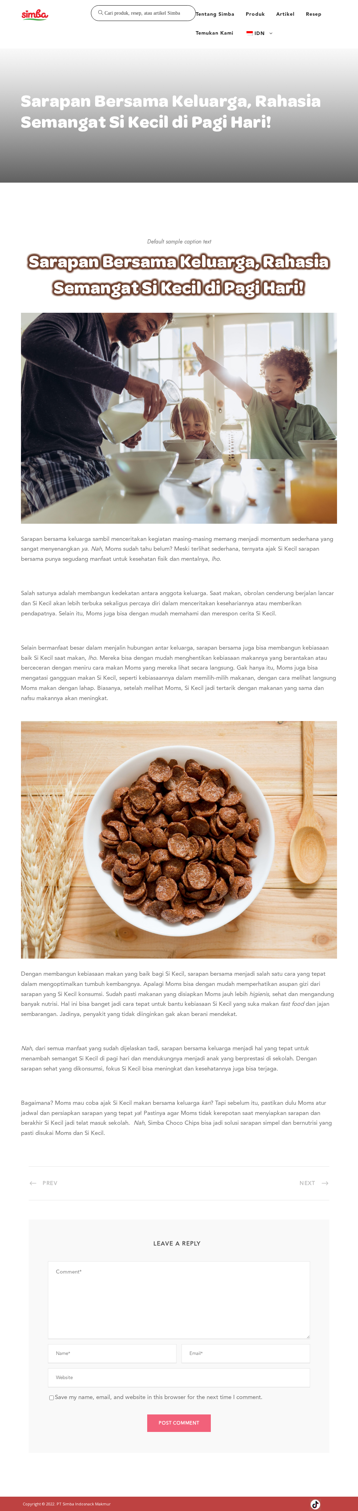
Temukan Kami (215, 33)
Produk (255, 14)
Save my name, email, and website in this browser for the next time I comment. (159, 1397)
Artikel (285, 14)
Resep (314, 14)
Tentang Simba (215, 14)
